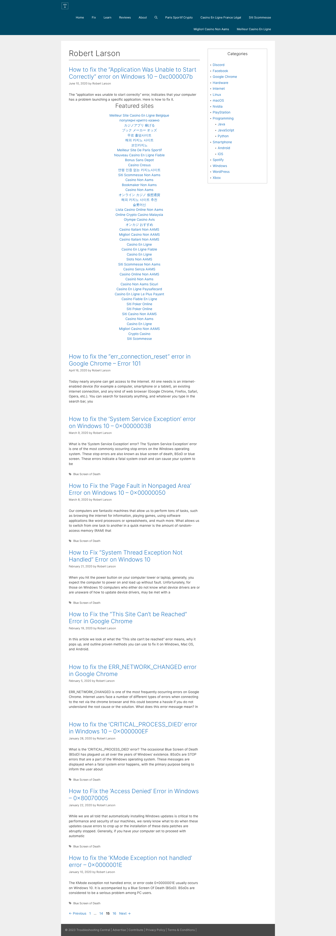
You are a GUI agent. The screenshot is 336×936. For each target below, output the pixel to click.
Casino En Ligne (139, 244)
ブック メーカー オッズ (139, 130)
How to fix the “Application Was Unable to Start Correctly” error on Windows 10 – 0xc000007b (132, 73)
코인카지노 (139, 145)
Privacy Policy (155, 930)
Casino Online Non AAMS (139, 274)
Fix (94, 17)
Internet (219, 89)
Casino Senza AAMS (139, 269)
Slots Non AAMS (139, 259)
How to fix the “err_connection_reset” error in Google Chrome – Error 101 (130, 360)
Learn (107, 17)
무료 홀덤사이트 (139, 135)
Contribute (136, 930)
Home (80, 17)
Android (224, 148)
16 (114, 913)
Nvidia (218, 106)
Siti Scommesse (260, 17)
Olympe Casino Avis (139, 219)
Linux (217, 95)
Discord (219, 65)
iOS (220, 154)
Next (125, 913)
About (143, 17)
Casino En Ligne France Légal (220, 17)
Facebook (220, 71)
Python (223, 136)
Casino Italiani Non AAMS (139, 229)
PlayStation (221, 112)
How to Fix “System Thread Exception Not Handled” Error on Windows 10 (126, 556)
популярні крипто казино (139, 120)
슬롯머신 (139, 205)
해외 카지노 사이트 (139, 140)
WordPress (221, 172)
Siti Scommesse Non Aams (139, 175)
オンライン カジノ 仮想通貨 (139, 195)
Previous (77, 913)
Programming (223, 118)
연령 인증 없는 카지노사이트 (139, 170)
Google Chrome (225, 77)
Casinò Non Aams (139, 279)
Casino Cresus (139, 165)
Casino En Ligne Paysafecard (139, 289)
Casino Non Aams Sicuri (139, 284)
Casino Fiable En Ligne (139, 299)
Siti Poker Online (139, 304)
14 (101, 913)
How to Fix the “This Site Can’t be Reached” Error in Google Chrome (128, 618)
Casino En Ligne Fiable (139, 249)
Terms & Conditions (181, 930)
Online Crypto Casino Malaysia (139, 215)
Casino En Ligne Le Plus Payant (139, 294)
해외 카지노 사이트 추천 (139, 200)
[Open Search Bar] (156, 17)
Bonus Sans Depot (139, 160)
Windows (220, 166)
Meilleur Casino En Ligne (254, 29)
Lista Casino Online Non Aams (139, 210)
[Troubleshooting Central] (66, 6)
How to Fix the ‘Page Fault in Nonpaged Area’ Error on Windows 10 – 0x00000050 (130, 489)
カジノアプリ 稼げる (139, 125)
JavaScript (226, 130)
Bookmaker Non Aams (139, 185)
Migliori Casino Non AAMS (139, 234)
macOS (218, 100)
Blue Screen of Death (87, 474)
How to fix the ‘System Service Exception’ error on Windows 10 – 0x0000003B (132, 422)
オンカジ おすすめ (139, 225)
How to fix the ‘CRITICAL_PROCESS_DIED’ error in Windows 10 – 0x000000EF (133, 728)
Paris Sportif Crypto (179, 17)
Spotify (218, 160)
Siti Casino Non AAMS (139, 314)
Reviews (125, 17)
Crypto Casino (139, 334)
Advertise (119, 930)
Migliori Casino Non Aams (211, 29)
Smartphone (222, 142)
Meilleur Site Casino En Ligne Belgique (139, 115)
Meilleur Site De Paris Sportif (139, 150)
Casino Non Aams (139, 180)
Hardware (220, 83)
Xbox (217, 178)
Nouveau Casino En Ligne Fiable (139, 155)
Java (221, 124)
